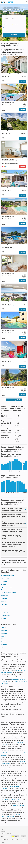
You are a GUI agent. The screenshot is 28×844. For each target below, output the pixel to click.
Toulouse (3, 627)
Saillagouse (4, 618)
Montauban (4, 644)
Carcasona (4, 581)
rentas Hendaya (6, 753)
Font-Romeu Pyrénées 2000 (8, 592)
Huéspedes (5, 28)
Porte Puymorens (5, 615)
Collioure (3, 584)
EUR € (23, 836)
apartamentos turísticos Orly (10, 799)
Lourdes (3, 642)
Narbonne (3, 607)
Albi (2, 647)
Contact (3, 842)
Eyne (2, 590)
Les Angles (4, 598)
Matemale (3, 601)
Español (15, 836)
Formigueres (4, 595)
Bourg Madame (5, 578)
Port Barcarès (4, 612)
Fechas (5, 21)
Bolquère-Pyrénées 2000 (7, 575)
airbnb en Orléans (18, 806)
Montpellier (4, 604)
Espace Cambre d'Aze (6, 587)
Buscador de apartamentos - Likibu (7, 1)
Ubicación (5, 16)
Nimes (2, 610)
